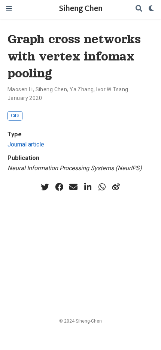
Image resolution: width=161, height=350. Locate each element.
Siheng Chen (81, 9)
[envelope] (73, 187)
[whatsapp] (101, 187)
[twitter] (45, 187)
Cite (15, 115)
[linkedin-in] (87, 187)
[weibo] (116, 187)
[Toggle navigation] (9, 9)
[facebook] (59, 187)
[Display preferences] (151, 9)
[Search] (139, 9)
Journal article (25, 144)
